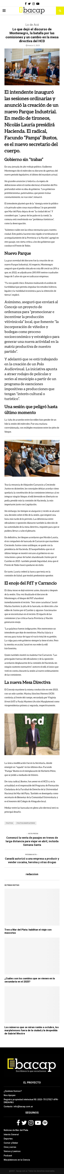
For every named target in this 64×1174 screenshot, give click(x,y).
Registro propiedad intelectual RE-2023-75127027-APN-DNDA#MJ (31, 1100)
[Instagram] (30, 1123)
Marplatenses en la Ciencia (17, 1160)
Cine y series (10, 1147)
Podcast (8, 1155)
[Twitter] (24, 1123)
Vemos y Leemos (12, 1151)
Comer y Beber (11, 1143)
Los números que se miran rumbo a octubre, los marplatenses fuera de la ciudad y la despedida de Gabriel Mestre (31, 1030)
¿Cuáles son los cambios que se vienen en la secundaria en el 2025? (29, 980)
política (9, 823)
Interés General (11, 1134)
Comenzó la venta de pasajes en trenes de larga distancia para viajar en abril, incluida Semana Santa (32, 841)
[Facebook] (18, 1123)
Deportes (8, 1138)
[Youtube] (38, 1123)
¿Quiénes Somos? (13, 1091)
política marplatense (26, 823)
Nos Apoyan (9, 1095)
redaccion (32, 874)
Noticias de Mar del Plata (16, 1130)
